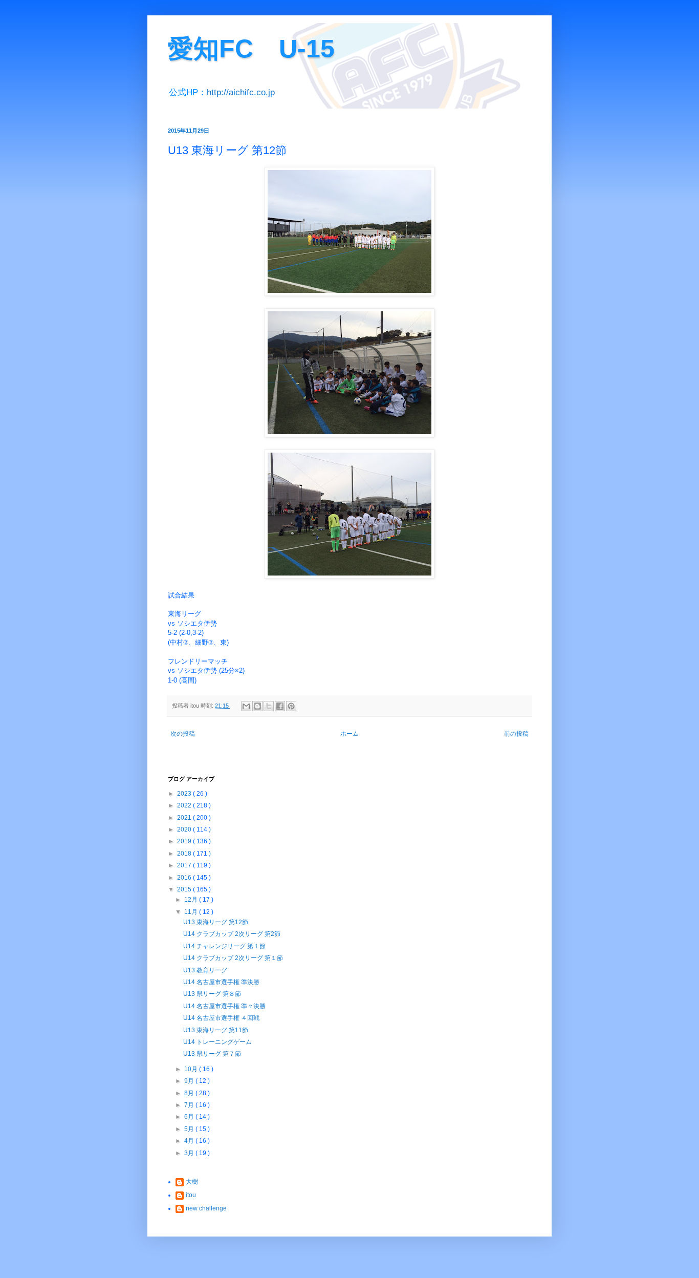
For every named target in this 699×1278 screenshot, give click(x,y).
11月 (191, 911)
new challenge (206, 1208)
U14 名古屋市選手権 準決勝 (221, 982)
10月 (191, 1069)
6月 (189, 1116)
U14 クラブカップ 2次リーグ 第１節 (233, 958)
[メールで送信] (246, 706)
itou (191, 1195)
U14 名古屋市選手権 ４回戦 (221, 1017)
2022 (185, 805)
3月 (189, 1153)
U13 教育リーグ (205, 970)
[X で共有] (269, 706)
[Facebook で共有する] (280, 706)
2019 (185, 841)
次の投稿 (182, 733)
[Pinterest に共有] (291, 706)
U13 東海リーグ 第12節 (215, 922)
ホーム (349, 733)
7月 (189, 1105)
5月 (189, 1129)
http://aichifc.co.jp (241, 92)
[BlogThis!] (257, 706)
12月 (191, 899)
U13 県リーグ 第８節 (212, 993)
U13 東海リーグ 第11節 (215, 1030)
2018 (185, 853)
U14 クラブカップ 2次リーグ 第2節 (231, 934)
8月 (189, 1093)
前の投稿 (516, 733)
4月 (189, 1140)
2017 (185, 865)
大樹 (192, 1181)
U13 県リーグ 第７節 (212, 1053)
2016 (185, 877)
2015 (185, 889)
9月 (189, 1080)
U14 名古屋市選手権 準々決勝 (224, 1006)
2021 (185, 817)
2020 (185, 829)
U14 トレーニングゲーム (217, 1042)
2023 (185, 793)
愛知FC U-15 (251, 48)
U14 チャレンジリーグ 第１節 (224, 946)
